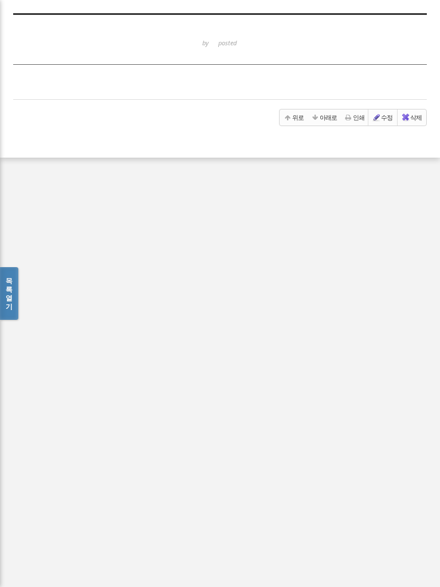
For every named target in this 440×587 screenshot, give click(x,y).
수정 (386, 117)
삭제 (416, 117)
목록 (9, 293)
